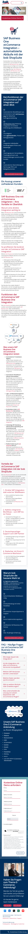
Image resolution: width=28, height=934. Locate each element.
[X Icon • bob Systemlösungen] (14, 911)
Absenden (20, 853)
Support (19, 918)
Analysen (17, 450)
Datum (14, 815)
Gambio (6, 745)
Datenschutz (13, 918)
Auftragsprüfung (10, 391)
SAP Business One (14, 64)
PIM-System (17, 368)
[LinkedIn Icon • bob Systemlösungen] (9, 911)
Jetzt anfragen (17, 905)
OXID (5, 740)
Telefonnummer (8, 801)
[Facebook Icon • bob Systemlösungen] (5, 911)
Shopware (7, 733)
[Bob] (5, 2)
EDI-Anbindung (19, 449)
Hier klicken (15, 831)
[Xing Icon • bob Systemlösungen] (18, 911)
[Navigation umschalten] (26, 2)
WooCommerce (8, 737)
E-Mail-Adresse (8, 808)
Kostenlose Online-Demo (11, 18)
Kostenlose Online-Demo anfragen (14, 638)
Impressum (6, 918)
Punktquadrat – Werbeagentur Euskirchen (13, 924)
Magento (6, 735)
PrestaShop (7, 751)
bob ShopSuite (17, 69)
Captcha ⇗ (21, 832)
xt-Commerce (8, 742)
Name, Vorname (8, 794)
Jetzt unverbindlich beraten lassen (14, 174)
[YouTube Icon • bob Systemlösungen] (23, 911)
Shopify (6, 747)
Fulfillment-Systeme (19, 438)
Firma (5, 788)
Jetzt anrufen (7, 905)
